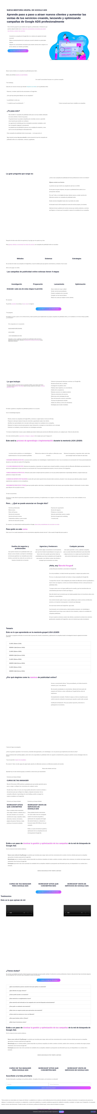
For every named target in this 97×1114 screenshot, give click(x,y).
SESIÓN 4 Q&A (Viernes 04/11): (17, 671)
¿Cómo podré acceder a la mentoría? (18, 994)
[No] (93, 1111)
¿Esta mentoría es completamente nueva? (20, 998)
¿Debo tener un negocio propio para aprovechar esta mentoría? (25, 1010)
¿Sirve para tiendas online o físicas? (18, 1018)
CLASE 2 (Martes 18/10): (15, 651)
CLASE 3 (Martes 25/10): (15, 659)
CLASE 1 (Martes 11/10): (15, 643)
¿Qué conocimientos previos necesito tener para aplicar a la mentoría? (27, 986)
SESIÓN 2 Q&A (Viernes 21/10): (17, 655)
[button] (48, 643)
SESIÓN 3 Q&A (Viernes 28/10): (17, 663)
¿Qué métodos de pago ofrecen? (17, 990)
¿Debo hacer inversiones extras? (17, 1022)
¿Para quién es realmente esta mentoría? (19, 1006)
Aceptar (61, 1111)
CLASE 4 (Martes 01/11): (15, 667)
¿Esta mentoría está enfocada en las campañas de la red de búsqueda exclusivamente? (32, 1002)
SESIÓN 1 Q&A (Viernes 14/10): (17, 647)
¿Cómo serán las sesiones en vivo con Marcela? (21, 1014)
